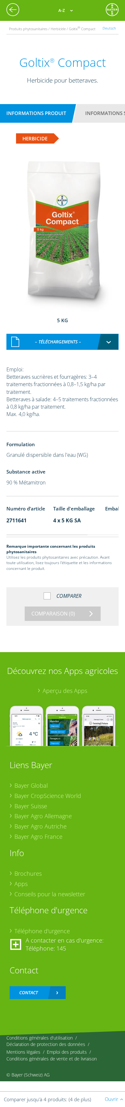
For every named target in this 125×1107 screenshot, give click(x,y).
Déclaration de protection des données (45, 1044)
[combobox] (62, 342)
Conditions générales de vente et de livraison (51, 1059)
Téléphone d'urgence (42, 931)
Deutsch (109, 28)
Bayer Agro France (38, 836)
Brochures (28, 873)
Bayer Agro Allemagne (43, 816)
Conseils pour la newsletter (49, 894)
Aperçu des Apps (65, 691)
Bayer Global (31, 785)
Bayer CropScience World (47, 796)
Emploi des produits (67, 1052)
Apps (21, 884)
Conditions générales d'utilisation (39, 1038)
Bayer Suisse (30, 806)
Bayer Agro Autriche (40, 826)
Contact (28, 992)
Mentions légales (23, 1052)
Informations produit (36, 113)
